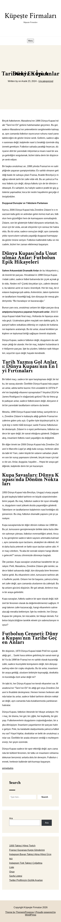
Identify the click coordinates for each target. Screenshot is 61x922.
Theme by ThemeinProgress (19, 912)
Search (15, 782)
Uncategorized (45, 81)
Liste (11, 867)
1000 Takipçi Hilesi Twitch (22, 845)
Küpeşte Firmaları (30, 17)
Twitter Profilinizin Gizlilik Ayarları (26, 880)
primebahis (7, 768)
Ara (11, 818)
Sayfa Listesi (15, 876)
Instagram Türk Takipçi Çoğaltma (25, 863)
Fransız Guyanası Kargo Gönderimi (27, 850)
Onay (12, 871)
